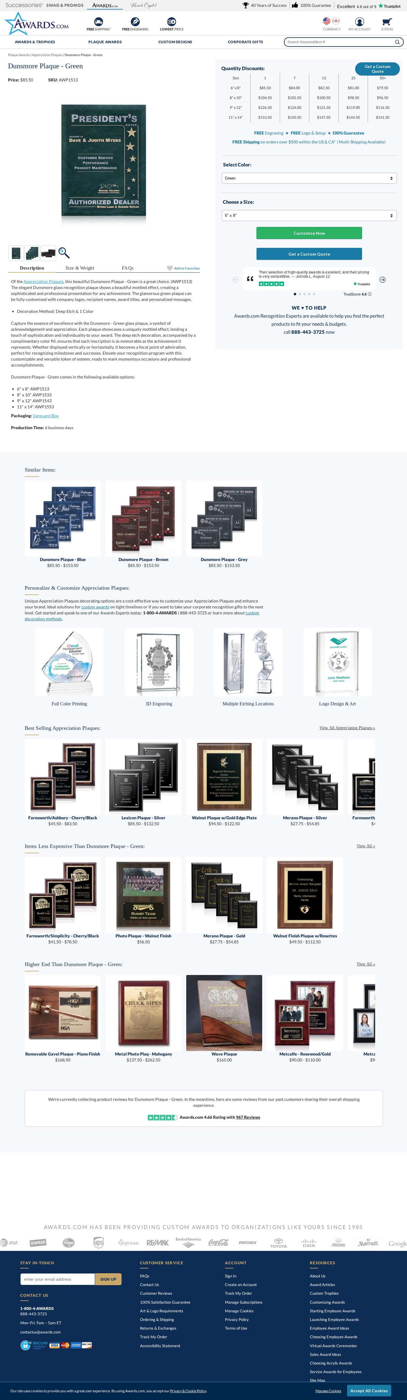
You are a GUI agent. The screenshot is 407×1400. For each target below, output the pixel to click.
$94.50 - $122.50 (224, 820)
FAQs (127, 268)
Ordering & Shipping (157, 1319)
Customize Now (309, 233)
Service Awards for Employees (336, 1371)
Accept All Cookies (369, 1390)
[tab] (32, 268)
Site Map (317, 1380)
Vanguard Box (46, 415)
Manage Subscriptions (243, 1302)
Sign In (230, 1276)
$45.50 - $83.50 (62, 820)
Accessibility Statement (160, 1345)
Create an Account (241, 1284)
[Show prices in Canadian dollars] (336, 21)
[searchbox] (344, 42)
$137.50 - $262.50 (143, 1056)
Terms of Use (236, 1328)
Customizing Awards (327, 1302)
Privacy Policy (237, 1319)
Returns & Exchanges (158, 1328)
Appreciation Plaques (43, 281)
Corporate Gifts (245, 42)
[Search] (397, 42)
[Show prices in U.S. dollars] (326, 21)
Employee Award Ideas (329, 1328)
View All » (366, 846)
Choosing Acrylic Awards (331, 1363)
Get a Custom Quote (377, 69)
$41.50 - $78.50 (63, 938)
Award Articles (322, 1284)
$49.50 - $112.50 (305, 938)
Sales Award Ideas (325, 1354)
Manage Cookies (239, 1310)
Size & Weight (80, 268)
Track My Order (153, 1336)
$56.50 (143, 938)
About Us (318, 1276)
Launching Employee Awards (334, 1319)
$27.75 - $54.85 (305, 820)
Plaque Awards (105, 42)
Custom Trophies (324, 1293)
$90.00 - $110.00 (305, 1056)
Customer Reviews (156, 1293)
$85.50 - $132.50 (143, 820)
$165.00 (224, 1056)
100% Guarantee (165, 1302)
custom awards (95, 606)
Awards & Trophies (35, 42)
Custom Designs (175, 42)
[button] (24, 5)
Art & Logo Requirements (161, 1310)
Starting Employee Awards (332, 1310)
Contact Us (149, 1284)
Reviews (248, 1117)
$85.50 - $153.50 (63, 562)
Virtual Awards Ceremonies (333, 1345)
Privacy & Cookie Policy (188, 1391)
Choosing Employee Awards (334, 1336)
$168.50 (62, 1056)
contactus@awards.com (40, 1332)
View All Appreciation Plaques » (347, 728)
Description (32, 268)
